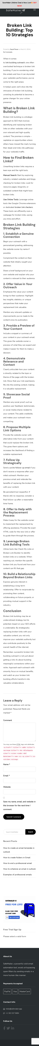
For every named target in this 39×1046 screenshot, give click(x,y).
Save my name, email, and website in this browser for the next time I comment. (19, 805)
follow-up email (22, 467)
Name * (6, 764)
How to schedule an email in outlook (19, 869)
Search (30, 832)
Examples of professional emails (17, 874)
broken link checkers (24, 207)
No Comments (7, 52)
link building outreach (15, 62)
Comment (7, 720)
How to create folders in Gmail (16, 857)
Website (7, 787)
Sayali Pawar (14, 49)
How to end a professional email (17, 863)
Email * (6, 775)
